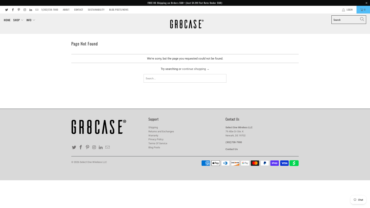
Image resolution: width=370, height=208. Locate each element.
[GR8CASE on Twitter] (6, 9)
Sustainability (96, 9)
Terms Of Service (157, 143)
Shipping (153, 127)
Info (29, 20)
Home (7, 20)
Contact (78, 9)
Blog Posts (154, 147)
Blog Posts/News (119, 9)
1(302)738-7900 (49, 9)
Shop (17, 20)
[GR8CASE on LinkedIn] (30, 9)
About (66, 9)
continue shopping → (195, 69)
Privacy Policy (155, 139)
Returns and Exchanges (161, 131)
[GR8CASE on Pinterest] (18, 9)
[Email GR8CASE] (36, 9)
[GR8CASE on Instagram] (24, 9)
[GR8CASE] (187, 24)
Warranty (153, 135)
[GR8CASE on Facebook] (12, 9)
